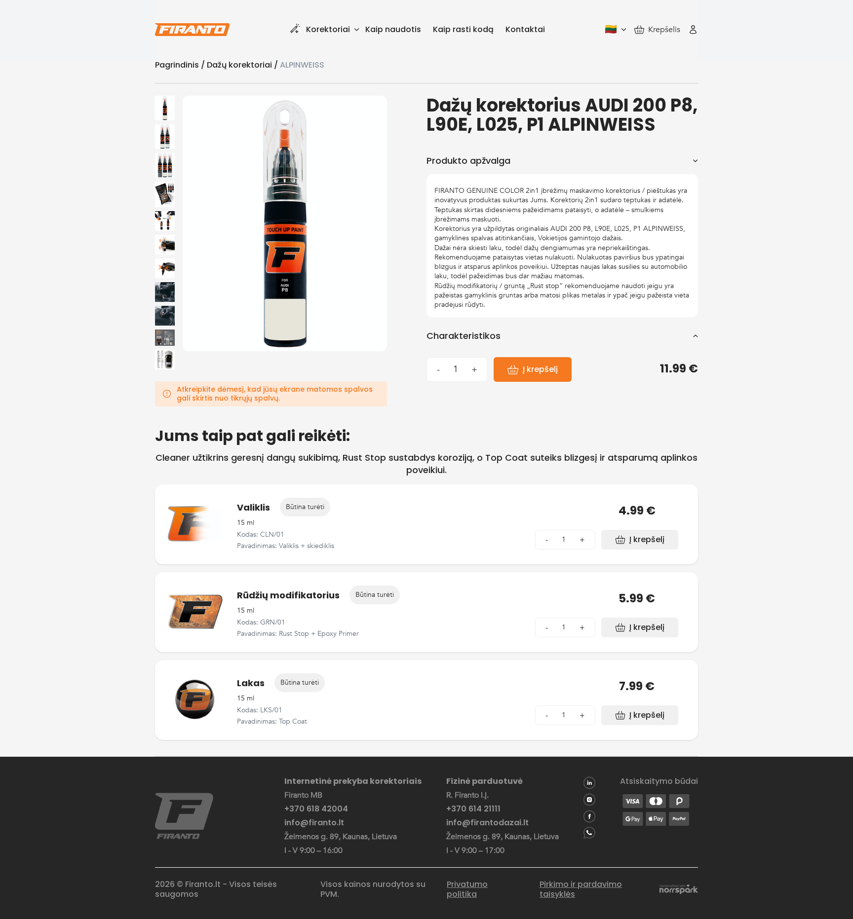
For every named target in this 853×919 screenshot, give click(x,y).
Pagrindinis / (181, 65)
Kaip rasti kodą (463, 29)
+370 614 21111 (473, 809)
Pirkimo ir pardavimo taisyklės (581, 889)
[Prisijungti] (693, 29)
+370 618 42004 (316, 809)
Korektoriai (328, 29)
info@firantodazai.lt (487, 823)
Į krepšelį (540, 369)
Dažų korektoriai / (243, 65)
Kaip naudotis (393, 29)
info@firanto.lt (314, 823)
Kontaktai (525, 29)
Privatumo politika (467, 889)
